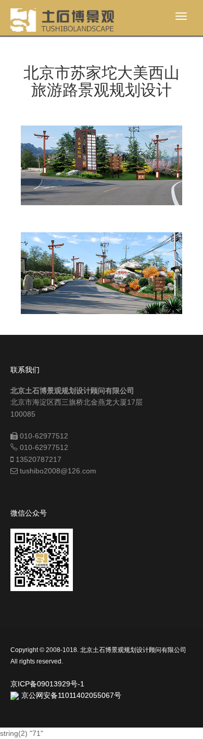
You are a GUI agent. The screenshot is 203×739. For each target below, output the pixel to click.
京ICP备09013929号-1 (47, 684)
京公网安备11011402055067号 (71, 695)
